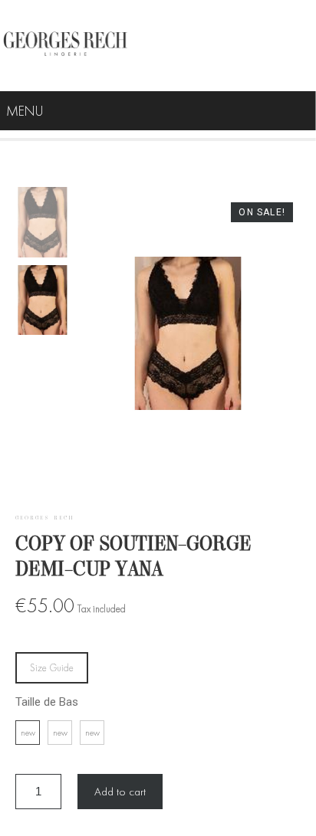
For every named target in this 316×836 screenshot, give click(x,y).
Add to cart (120, 791)
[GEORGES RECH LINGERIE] (65, 45)
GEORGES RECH (44, 518)
